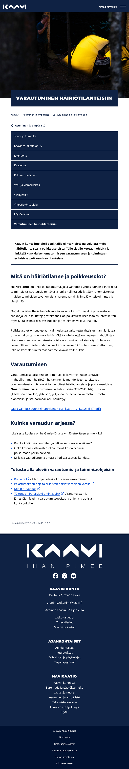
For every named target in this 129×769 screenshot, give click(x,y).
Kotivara (19, 479)
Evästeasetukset (64, 763)
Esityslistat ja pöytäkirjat (64, 657)
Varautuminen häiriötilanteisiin (35, 224)
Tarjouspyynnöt (64, 662)
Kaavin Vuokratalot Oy (28, 146)
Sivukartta (64, 737)
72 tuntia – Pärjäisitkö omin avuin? (37, 494)
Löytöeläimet (22, 214)
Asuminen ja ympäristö (64, 697)
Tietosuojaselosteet (64, 744)
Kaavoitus (20, 165)
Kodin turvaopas (25, 489)
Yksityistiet (21, 195)
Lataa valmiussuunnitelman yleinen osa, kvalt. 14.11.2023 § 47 (52, 409)
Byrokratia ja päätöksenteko (64, 687)
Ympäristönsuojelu (26, 204)
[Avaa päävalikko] (112, 6)
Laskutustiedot (64, 617)
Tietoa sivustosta (64, 757)
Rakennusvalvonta (25, 175)
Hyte (64, 712)
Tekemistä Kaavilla (64, 702)
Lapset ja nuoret (64, 692)
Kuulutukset (64, 652)
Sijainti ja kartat (64, 627)
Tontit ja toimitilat (25, 136)
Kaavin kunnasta (64, 683)
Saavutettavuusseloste (64, 750)
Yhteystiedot (64, 622)
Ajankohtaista (64, 648)
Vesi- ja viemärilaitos (27, 185)
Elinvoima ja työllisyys (64, 707)
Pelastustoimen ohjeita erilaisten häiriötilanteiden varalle (52, 484)
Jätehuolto (20, 155)
